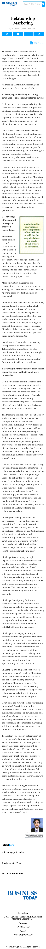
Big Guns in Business (12, 873)
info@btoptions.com (23, 934)
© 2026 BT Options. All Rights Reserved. (23, 947)
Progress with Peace (12, 863)
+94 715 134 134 (23, 926)
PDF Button (38, 43)
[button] (23, 10)
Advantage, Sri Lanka (13, 852)
